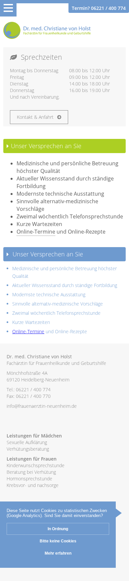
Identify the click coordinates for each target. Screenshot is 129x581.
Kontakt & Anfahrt (36, 117)
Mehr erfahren (58, 553)
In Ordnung (58, 529)
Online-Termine (36, 231)
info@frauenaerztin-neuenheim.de (42, 406)
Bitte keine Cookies (58, 541)
